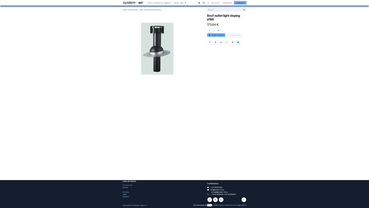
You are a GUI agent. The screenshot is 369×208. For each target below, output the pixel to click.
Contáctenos (240, 3)
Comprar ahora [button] (235, 35)
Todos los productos (130, 10)
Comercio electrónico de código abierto (232, 205)
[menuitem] (160, 3)
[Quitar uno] (209, 30)
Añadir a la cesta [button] (217, 35)
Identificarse (227, 3)
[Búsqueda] (244, 10)
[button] (204, 3)
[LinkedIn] (221, 42)
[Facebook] (209, 42)
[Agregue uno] (218, 30)
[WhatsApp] (226, 42)
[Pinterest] (232, 42)
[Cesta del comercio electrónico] (199, 3)
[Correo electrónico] (238, 42)
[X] (215, 42)
